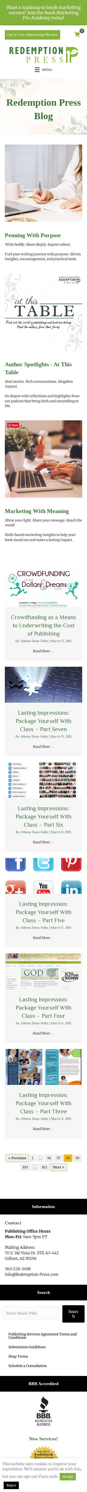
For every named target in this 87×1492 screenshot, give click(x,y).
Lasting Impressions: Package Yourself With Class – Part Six (44, 816)
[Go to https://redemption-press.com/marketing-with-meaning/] (43, 526)
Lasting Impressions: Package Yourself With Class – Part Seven (44, 720)
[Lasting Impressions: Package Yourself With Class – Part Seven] (43, 684)
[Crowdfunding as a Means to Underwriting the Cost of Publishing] (43, 589)
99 (77, 1158)
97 (58, 1158)
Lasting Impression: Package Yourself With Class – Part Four (44, 1007)
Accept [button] (68, 1477)
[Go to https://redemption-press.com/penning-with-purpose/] (43, 247)
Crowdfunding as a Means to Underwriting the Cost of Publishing (43, 625)
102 (44, 1167)
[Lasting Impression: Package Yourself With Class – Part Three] (43, 1067)
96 (49, 1158)
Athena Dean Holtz (34, 641)
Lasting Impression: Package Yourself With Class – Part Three (44, 1103)
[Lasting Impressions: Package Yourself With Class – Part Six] (43, 780)
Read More (43, 651)
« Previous (17, 1158)
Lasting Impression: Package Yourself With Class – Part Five (44, 912)
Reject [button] (11, 1485)
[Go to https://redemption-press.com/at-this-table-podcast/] (43, 386)
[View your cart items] (77, 34)
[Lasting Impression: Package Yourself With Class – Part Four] (43, 971)
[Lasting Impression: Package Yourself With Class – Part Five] (43, 876)
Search (73, 1314)
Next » (58, 1167)
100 (25, 1167)
